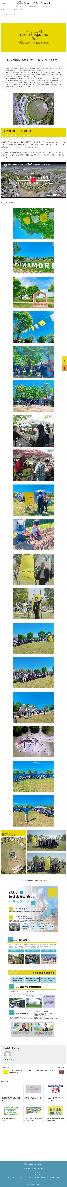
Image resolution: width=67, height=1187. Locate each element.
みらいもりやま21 (35, 1184)
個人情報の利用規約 (55, 1178)
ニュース (13, 14)
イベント (5, 14)
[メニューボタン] (3, 4)
